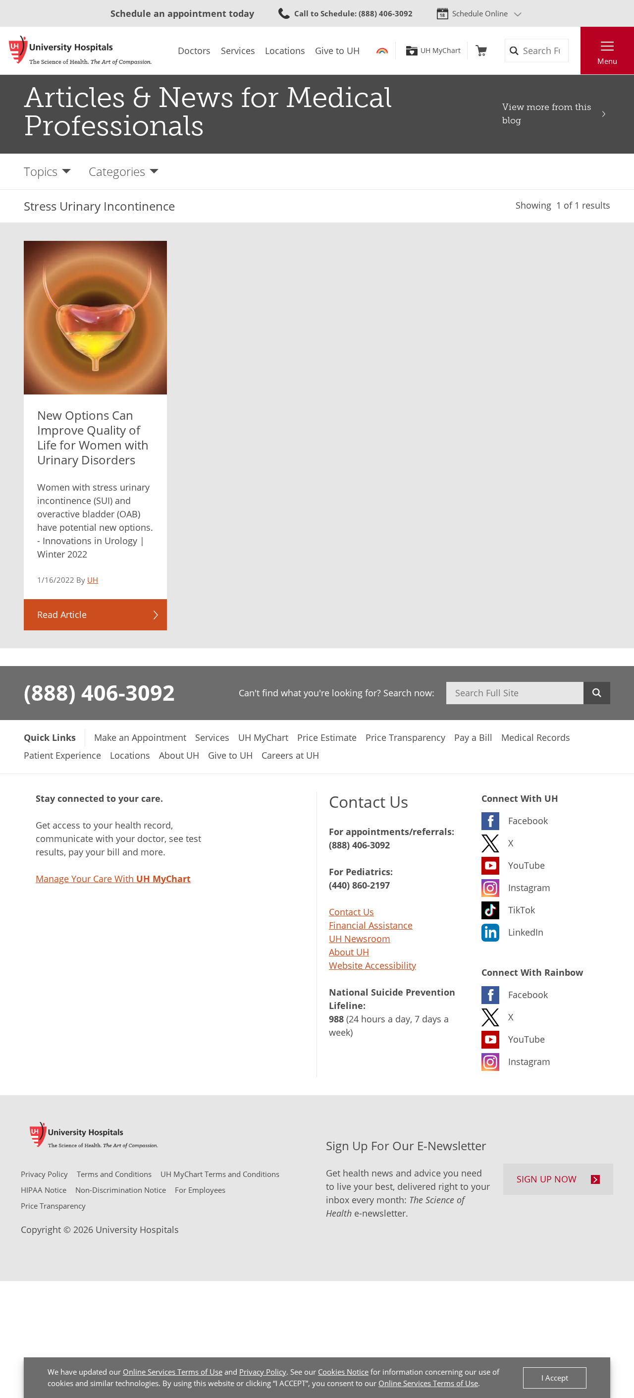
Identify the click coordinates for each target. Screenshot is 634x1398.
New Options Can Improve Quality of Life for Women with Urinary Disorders (93, 437)
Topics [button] (40, 171)
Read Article (62, 614)
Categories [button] (117, 171)
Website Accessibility (372, 965)
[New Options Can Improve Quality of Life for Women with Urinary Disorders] (95, 317)
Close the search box (575, 50)
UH (92, 580)
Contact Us (351, 912)
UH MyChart (441, 50)
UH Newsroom (359, 939)
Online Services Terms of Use (172, 1372)
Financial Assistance (371, 925)
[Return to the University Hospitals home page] (80, 50)
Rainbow (382, 50)
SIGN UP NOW (547, 1179)
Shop (481, 50)
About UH (349, 952)
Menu (607, 61)
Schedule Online (480, 13)
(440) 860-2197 (359, 885)
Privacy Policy (262, 1372)
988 (336, 1019)
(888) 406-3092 (99, 692)
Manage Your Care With (113, 879)
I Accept (554, 1378)
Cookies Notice (343, 1372)
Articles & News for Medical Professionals (208, 112)
